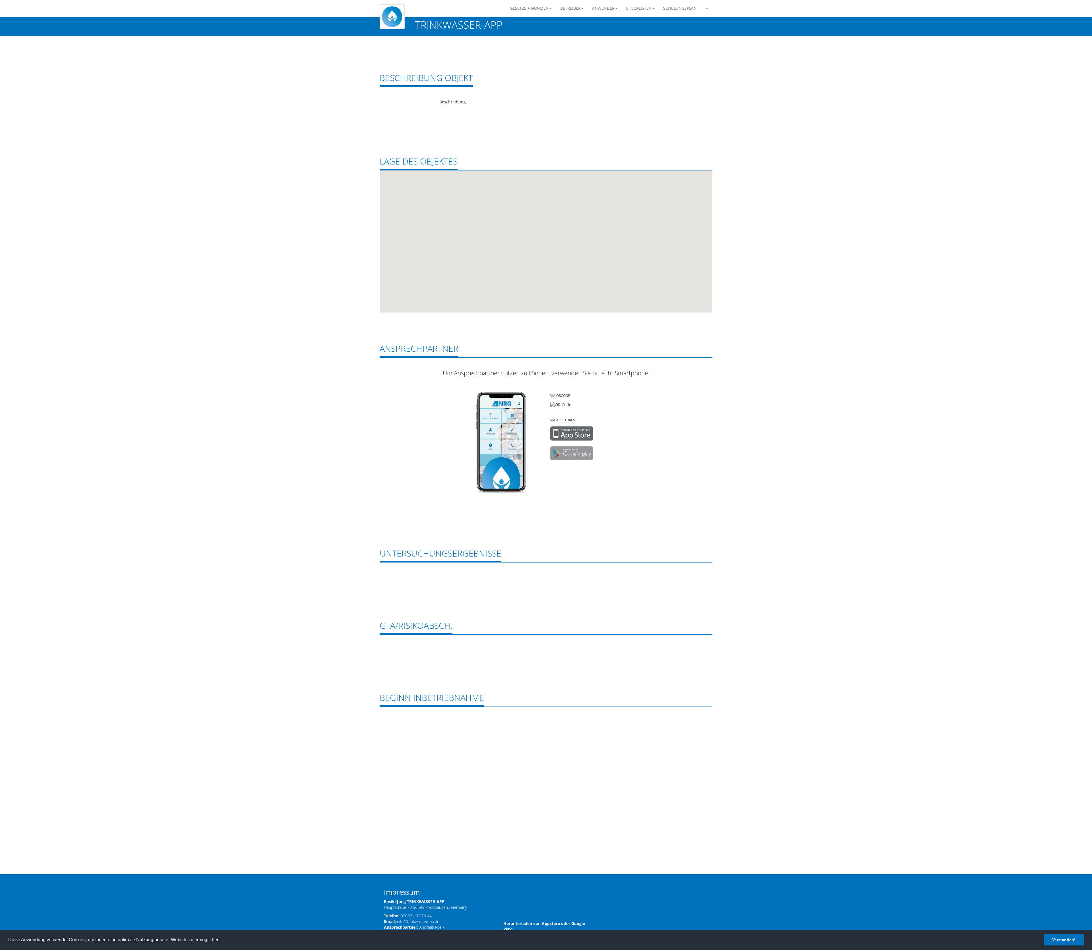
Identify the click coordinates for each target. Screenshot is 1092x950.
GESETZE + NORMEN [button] (529, 8)
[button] (706, 8)
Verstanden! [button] (1064, 940)
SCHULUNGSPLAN (680, 8)
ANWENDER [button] (603, 8)
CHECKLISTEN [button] (639, 8)
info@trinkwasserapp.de (418, 921)
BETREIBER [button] (570, 8)
